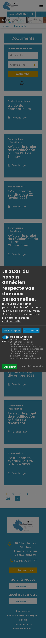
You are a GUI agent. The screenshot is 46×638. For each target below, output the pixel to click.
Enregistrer (10, 366)
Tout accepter (12, 330)
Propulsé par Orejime (33, 366)
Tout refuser (31, 330)
